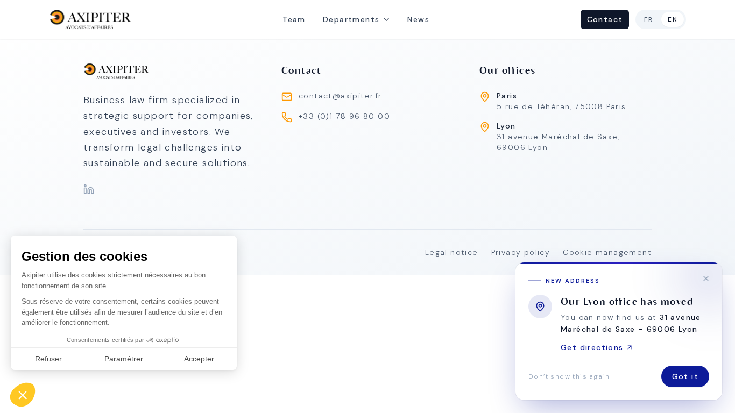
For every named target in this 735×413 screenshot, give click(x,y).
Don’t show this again (569, 376)
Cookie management (607, 252)
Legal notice (451, 252)
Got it (685, 376)
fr (648, 19)
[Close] (706, 278)
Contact (605, 19)
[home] (90, 19)
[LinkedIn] (88, 189)
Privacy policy (520, 252)
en (672, 19)
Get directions (592, 347)
